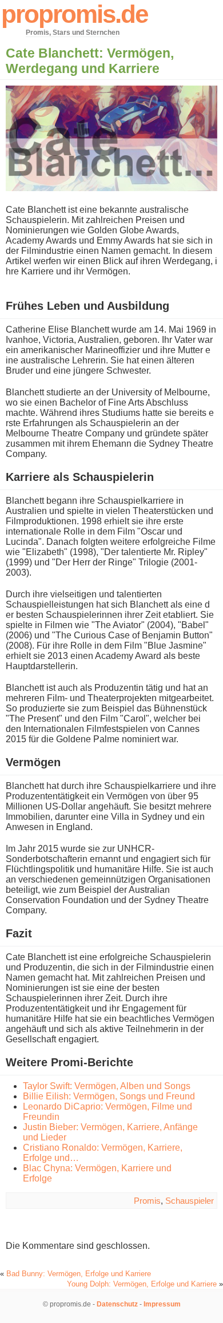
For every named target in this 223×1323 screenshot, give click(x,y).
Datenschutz (117, 1304)
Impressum (162, 1304)
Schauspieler (189, 1200)
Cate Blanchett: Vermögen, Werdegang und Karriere (90, 61)
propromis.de (74, 14)
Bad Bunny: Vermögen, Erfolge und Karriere (78, 1273)
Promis (147, 1200)
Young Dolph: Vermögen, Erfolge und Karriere (142, 1284)
